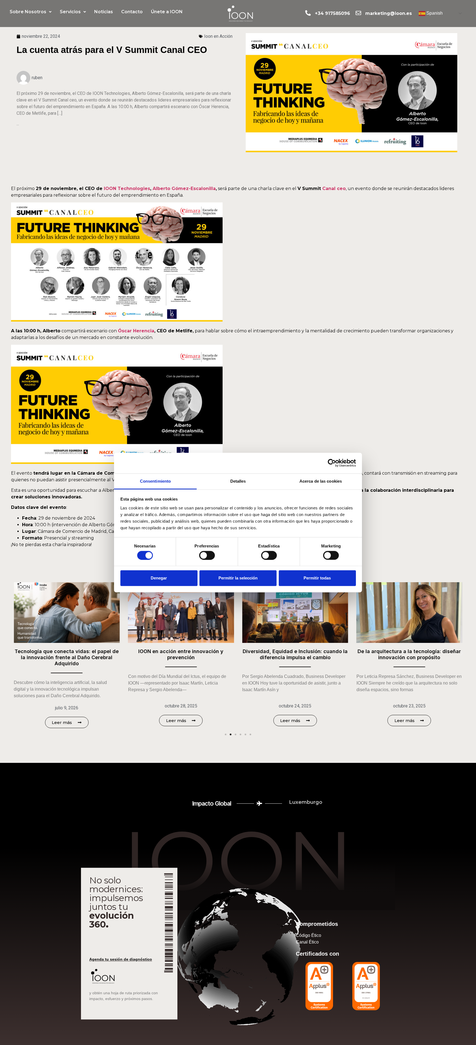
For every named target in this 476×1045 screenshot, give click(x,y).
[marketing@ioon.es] (358, 13)
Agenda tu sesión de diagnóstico (120, 959)
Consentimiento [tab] (155, 481)
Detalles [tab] (238, 481)
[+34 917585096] (308, 13)
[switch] (207, 555)
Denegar (159, 578)
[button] (31, 12)
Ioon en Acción (218, 36)
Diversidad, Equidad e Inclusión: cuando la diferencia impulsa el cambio (199, 654)
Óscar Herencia (136, 330)
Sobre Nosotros (28, 11)
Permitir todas (317, 578)
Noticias (103, 11)
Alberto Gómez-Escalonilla (184, 188)
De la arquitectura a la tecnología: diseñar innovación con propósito (314, 654)
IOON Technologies (127, 188)
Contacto (132, 11)
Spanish (434, 13)
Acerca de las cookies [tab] (320, 481)
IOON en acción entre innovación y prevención (85, 654)
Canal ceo (334, 188)
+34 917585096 (332, 13)
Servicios (70, 11)
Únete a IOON (167, 11)
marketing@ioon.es (388, 13)
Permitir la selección (238, 578)
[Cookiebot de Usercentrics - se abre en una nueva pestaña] (332, 463)
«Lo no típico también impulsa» (428, 651)
